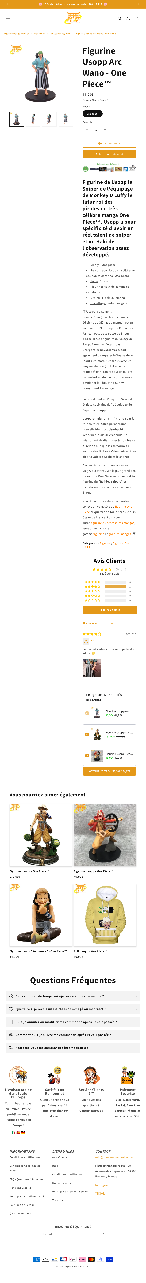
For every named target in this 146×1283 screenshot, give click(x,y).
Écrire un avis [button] (110, 610)
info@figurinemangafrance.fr (115, 1157)
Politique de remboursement (70, 1191)
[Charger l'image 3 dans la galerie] (49, 119)
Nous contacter (61, 1183)
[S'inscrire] (103, 1234)
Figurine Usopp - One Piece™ (120, 732)
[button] (8, 18)
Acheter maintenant (109, 154)
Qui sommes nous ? (22, 1213)
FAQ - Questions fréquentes (26, 1179)
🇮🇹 (14, 1133)
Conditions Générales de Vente (25, 1168)
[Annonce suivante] (138, 4)
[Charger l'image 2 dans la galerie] (33, 119)
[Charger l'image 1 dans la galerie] (17, 119)
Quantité (88, 122)
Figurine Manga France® (16, 33)
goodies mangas (120, 534)
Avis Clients (59, 1157)
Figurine (105, 543)
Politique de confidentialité (27, 1196)
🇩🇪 (23, 1133)
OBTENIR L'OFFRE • (109, 771)
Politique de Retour (22, 1205)
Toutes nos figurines (60, 33)
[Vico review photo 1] (92, 668)
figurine (99, 534)
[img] (92, 634)
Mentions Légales (20, 1187)
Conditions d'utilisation (25, 1157)
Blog (55, 1165)
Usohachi (92, 113)
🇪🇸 (18, 1133)
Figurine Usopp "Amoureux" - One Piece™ (38, 951)
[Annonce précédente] (7, 4)
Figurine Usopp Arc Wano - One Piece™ (97, 33)
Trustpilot (58, 1200)
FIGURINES (39, 33)
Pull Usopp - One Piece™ (91, 951)
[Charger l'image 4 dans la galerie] (66, 119)
